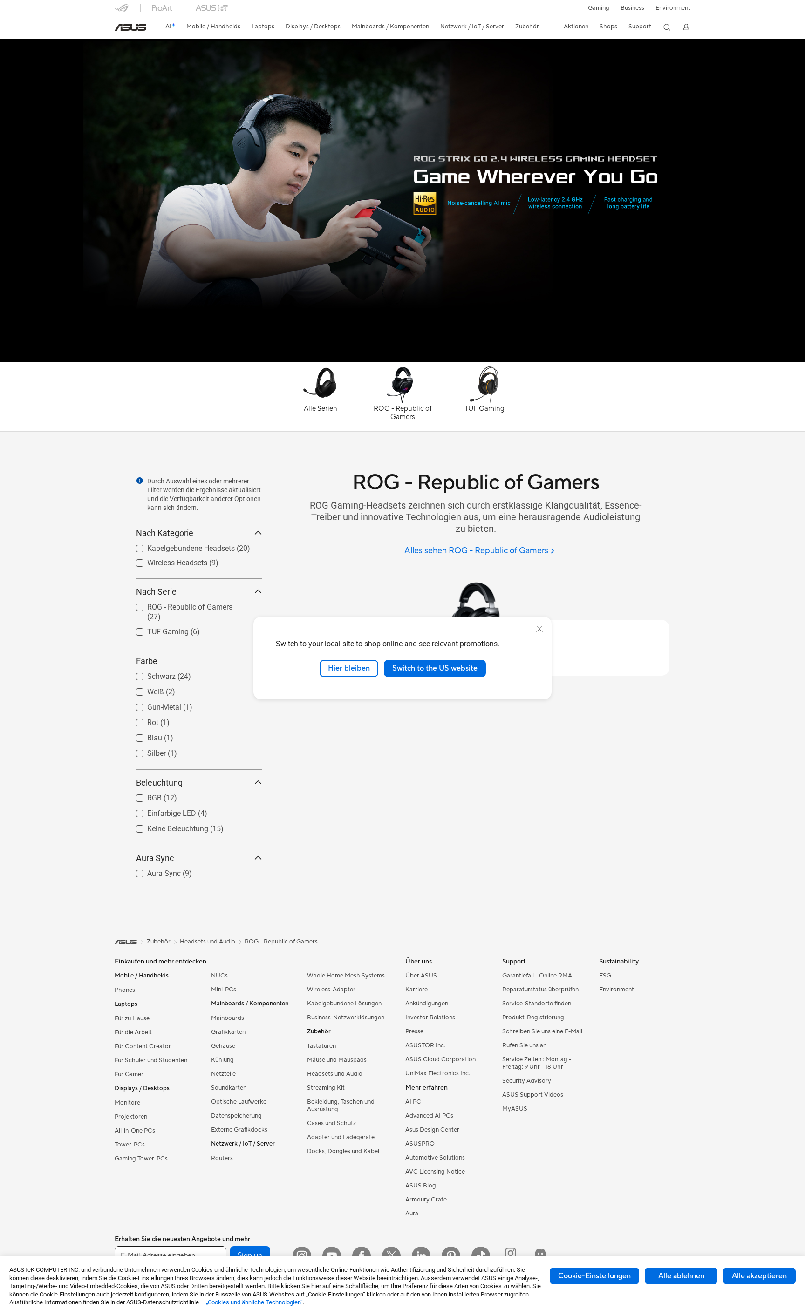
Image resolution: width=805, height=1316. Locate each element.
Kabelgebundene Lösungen (344, 1003)
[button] (598, 8)
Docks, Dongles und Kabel (343, 1151)
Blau (143, 735)
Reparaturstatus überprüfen (540, 989)
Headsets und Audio (334, 1074)
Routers (222, 1158)
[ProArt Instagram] (510, 1256)
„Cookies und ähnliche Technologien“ (254, 1302)
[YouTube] (331, 1256)
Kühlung (222, 1060)
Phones (125, 990)
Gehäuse (223, 1046)
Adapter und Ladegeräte (341, 1137)
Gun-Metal (153, 704)
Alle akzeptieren (759, 1276)
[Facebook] (361, 1256)
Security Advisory (526, 1081)
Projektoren (131, 1116)
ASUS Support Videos (532, 1095)
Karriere (416, 989)
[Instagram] (302, 1256)
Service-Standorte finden (536, 1003)
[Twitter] (391, 1256)
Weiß (144, 689)
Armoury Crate (426, 1199)
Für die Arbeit (133, 1032)
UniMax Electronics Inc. (437, 1073)
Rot (141, 720)
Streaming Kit (326, 1088)
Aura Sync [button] (155, 858)
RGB (143, 795)
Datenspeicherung (236, 1115)
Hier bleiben (349, 668)
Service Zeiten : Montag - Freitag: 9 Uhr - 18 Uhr (536, 1063)
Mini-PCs (223, 989)
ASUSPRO (420, 1143)
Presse (414, 1031)
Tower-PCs (130, 1144)
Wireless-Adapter (331, 989)
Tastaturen (321, 1046)
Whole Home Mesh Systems (346, 975)
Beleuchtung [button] (159, 782)
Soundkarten (228, 1088)
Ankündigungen (426, 1003)
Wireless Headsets (166, 560)
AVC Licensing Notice (435, 1171)
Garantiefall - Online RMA (537, 975)
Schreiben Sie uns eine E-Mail (542, 1031)
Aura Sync (153, 871)
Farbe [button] (146, 661)
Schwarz (150, 674)
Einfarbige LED (160, 811)
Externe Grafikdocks (239, 1129)
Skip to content (120, 28)
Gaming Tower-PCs (141, 1158)
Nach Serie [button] (156, 592)
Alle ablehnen (681, 1276)
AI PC (413, 1102)
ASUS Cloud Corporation (440, 1059)
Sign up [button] (250, 1255)
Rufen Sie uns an (524, 1045)
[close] (539, 629)
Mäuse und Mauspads (337, 1060)
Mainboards (227, 1018)
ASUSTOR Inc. (425, 1045)
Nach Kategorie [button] (164, 533)
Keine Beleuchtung (166, 826)
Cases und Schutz (331, 1123)
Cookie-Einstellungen (594, 1276)
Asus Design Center (432, 1129)
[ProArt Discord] (540, 1256)
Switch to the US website (435, 668)
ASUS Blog (420, 1185)
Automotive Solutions (435, 1157)
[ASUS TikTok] (480, 1256)
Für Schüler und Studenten (151, 1060)
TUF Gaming (156, 629)
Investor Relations (430, 1017)
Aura (411, 1213)
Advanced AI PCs (429, 1115)
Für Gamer (129, 1074)
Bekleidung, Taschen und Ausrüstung (341, 1105)
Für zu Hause (132, 1018)
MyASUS (514, 1108)
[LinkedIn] (421, 1256)
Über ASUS (421, 975)
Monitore (127, 1102)
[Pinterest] (451, 1256)
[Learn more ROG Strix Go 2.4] (402, 359)
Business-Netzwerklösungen (345, 1017)
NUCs (219, 975)
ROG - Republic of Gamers (178, 604)
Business (632, 8)
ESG (605, 975)
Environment (672, 8)
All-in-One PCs (135, 1130)
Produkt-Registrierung (533, 1017)
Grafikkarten (228, 1032)
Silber (145, 750)
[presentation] (139, 480)
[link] (130, 27)
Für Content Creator (143, 1046)
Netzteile (223, 1074)
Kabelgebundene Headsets (180, 546)
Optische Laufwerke (238, 1102)
